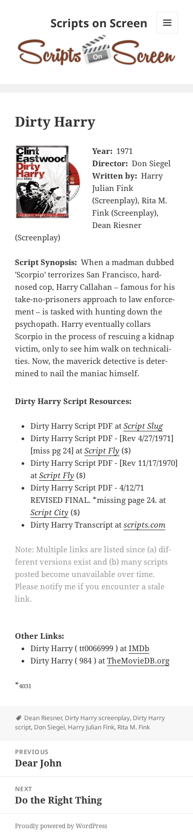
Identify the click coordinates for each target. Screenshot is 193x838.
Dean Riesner (43, 717)
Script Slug (143, 426)
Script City (49, 512)
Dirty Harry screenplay (97, 717)
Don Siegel (49, 727)
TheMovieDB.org (138, 660)
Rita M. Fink (133, 727)
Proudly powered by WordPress (61, 826)
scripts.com (144, 524)
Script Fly (101, 450)
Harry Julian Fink (91, 727)
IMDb (139, 648)
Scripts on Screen (98, 22)
